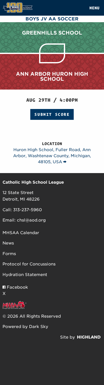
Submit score (51, 114)
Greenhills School (52, 33)
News (8, 243)
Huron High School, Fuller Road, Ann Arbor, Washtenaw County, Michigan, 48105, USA (52, 155)
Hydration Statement (25, 274)
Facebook (17, 287)
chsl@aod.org (31, 220)
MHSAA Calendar (21, 232)
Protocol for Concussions (29, 264)
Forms (9, 253)
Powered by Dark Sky (25, 326)
